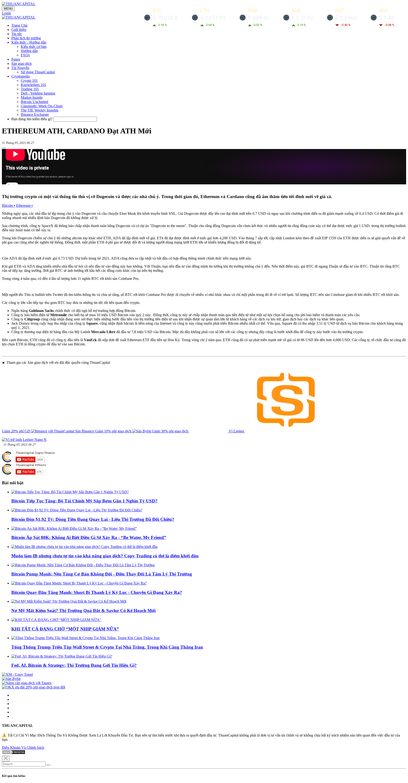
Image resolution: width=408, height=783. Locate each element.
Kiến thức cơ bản (34, 47)
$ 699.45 (258, 18)
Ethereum (24, 205)
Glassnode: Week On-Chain (42, 106)
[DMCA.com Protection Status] (14, 753)
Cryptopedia (20, 76)
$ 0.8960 (346, 18)
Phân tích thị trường (26, 38)
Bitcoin (8, 205)
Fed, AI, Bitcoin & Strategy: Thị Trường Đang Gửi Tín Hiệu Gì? (74, 665)
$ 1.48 (386, 18)
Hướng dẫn (29, 51)
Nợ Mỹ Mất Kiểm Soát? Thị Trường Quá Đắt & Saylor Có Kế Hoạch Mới (83, 610)
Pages (15, 59)
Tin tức (16, 34)
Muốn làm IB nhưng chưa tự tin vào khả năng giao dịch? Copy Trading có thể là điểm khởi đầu (105, 555)
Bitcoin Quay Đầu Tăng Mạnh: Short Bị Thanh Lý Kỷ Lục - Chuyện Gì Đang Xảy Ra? (96, 592)
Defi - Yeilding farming (38, 93)
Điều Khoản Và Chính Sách (23, 748)
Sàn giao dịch (21, 64)
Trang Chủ (19, 25)
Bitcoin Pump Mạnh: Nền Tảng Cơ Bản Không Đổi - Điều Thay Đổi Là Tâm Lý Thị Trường (101, 574)
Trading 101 (30, 89)
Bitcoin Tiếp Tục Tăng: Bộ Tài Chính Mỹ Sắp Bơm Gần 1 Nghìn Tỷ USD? (84, 500)
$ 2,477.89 (212, 18)
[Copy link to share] (4, 148)
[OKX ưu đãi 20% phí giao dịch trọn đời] (33, 687)
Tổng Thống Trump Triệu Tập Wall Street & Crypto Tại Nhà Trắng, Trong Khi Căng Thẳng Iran (107, 647)
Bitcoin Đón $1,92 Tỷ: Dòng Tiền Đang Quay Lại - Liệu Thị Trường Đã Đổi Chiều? (92, 519)
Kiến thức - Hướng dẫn (28, 42)
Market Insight (31, 97)
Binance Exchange (35, 114)
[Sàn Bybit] (11, 679)
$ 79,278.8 (165, 18)
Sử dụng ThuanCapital (38, 72)
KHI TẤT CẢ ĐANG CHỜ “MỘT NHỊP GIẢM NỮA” (65, 628)
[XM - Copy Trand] (17, 674)
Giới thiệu (18, 30)
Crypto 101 (29, 81)
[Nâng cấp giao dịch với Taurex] (27, 683)
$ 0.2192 (302, 18)
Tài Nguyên (20, 68)
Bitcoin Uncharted (34, 102)
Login (6, 13)
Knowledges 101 (33, 85)
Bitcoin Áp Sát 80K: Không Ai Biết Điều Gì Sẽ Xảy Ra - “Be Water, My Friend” (88, 537)
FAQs (25, 55)
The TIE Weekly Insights (39, 110)
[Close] (6, 758)
